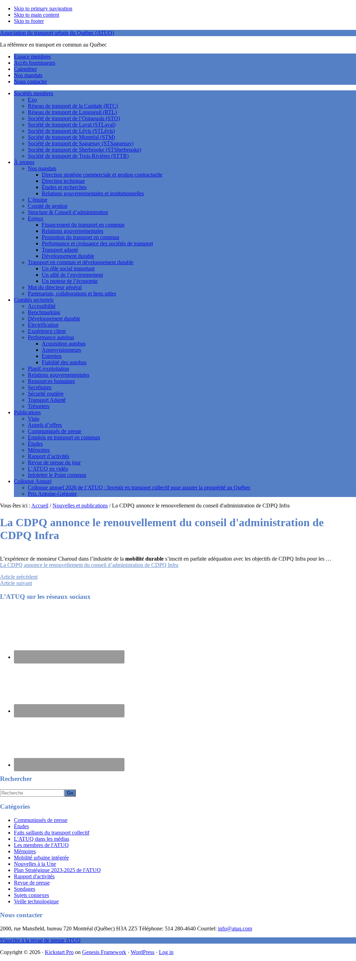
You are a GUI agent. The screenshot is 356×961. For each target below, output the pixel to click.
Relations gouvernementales (72, 231)
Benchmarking (44, 312)
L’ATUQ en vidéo (48, 469)
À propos (24, 162)
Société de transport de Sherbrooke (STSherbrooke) (84, 150)
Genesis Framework (104, 952)
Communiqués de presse (54, 431)
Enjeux (35, 218)
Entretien (52, 356)
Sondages (24, 889)
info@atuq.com (235, 928)
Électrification (43, 325)
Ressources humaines (51, 381)
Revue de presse (32, 883)
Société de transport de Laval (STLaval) (71, 125)
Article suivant (16, 583)
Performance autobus (51, 337)
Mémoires (39, 450)
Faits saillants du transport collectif (51, 833)
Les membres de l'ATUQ (41, 845)
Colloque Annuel (32, 481)
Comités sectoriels (34, 300)
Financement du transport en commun (83, 225)
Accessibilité (42, 306)
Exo (32, 100)
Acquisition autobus (64, 344)
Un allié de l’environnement (72, 275)
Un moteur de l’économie (70, 281)
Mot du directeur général (55, 287)
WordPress (142, 952)
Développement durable (68, 256)
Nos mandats (42, 168)
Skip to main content (36, 15)
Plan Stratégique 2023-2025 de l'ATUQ (57, 870)
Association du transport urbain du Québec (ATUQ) (57, 33)
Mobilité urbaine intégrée (41, 858)
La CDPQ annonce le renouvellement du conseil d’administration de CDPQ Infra (89, 565)
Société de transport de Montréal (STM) (71, 137)
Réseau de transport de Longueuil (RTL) (72, 112)
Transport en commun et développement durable (81, 262)
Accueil (39, 505)
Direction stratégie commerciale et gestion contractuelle (102, 175)
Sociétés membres (33, 93)
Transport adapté (60, 250)
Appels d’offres (45, 425)
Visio (33, 419)
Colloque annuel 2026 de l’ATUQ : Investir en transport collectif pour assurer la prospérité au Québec (139, 487)
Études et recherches (64, 187)
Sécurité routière (46, 394)
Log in (166, 952)
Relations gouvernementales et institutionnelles (93, 193)
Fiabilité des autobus (64, 362)
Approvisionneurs (61, 350)
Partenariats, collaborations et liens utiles (72, 293)
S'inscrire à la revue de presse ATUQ (40, 940)
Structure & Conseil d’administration (68, 212)
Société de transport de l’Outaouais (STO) (74, 118)
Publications (27, 412)
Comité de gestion (47, 206)
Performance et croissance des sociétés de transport (97, 243)
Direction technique (63, 181)
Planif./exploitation (48, 369)
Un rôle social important (68, 268)
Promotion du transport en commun (80, 237)
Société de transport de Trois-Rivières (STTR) (78, 156)
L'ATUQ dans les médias (41, 839)
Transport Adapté (47, 400)
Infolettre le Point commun (57, 475)
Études (35, 444)
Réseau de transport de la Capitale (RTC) (73, 106)
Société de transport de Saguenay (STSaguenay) (81, 143)
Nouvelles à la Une (35, 864)
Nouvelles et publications (80, 505)
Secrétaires (39, 387)
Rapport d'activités (34, 876)
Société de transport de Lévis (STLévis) (71, 131)
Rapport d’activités (48, 456)
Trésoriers (38, 406)
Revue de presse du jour (54, 462)
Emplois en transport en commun (64, 437)
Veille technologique (36, 901)
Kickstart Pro (59, 952)
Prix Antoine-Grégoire (52, 494)
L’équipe (37, 200)
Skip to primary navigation (43, 8)
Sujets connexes (31, 895)
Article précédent (19, 577)
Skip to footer (29, 21)
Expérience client (47, 331)
